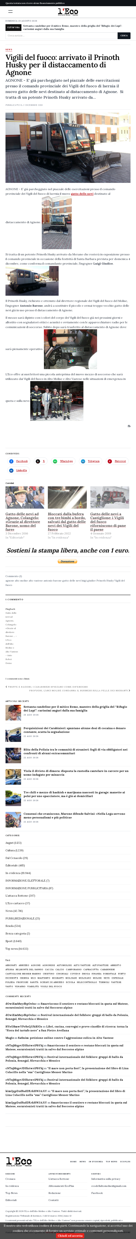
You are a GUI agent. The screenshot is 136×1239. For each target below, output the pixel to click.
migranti (58, 978)
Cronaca (10, 1178)
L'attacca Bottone (16, 895)
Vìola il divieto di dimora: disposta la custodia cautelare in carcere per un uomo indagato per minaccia (76, 772)
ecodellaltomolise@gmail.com (108, 1186)
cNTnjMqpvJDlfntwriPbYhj (24, 1045)
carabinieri (107, 969)
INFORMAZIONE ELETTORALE (25, 880)
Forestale (109, 974)
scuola (70, 982)
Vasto (9, 986)
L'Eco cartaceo (14, 903)
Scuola (9, 926)
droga (86, 974)
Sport (9, 941)
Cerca (124, 35)
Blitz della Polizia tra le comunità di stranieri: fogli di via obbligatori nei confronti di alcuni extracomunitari (76, 751)
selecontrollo (87, 982)
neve (107, 978)
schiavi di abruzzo (52, 982)
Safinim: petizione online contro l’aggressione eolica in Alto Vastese (66, 1038)
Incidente (11, 978)
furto (122, 974)
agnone (9, 580)
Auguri (9, 842)
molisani (71, 978)
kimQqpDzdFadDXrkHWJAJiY (26, 1091)
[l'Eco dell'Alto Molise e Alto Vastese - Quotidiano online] (68, 12)
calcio (59, 969)
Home (73, 1161)
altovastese (100, 965)
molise (97, 978)
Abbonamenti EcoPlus (61, 1186)
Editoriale (11, 865)
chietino (48, 974)
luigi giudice (88, 580)
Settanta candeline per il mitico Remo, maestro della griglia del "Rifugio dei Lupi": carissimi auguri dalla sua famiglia (72, 27)
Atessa (9, 969)
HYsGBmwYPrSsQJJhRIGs (23, 1026)
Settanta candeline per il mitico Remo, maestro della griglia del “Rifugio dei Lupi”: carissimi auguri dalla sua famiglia (75, 708)
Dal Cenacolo (13, 858)
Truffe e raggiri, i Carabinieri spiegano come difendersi (47, 686)
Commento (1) (13, 576)
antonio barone (53, 580)
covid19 (75, 974)
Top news (11, 948)
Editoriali (10, 1200)
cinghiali (62, 974)
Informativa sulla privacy (105, 1178)
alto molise (21, 580)
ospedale (118, 978)
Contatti (53, 1200)
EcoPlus (125, 1161)
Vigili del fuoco (51, 986)
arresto (115, 965)
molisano (85, 978)
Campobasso (74, 969)
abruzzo (24, 965)
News (8, 50)
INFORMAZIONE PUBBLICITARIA (26, 888)
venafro (20, 986)
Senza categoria (15, 933)
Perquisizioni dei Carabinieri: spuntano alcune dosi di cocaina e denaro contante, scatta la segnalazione (75, 730)
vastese (116, 982)
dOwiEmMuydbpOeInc (21, 1003)
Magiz (9, 1038)
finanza (96, 974)
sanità (34, 982)
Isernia (24, 978)
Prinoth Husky (105, 580)
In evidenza (12, 873)
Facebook (97, 1193)
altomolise (64, 965)
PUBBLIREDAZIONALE (20, 918)
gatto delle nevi (82, 193)
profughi (22, 982)
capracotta (91, 969)
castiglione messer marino (23, 974)
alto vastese (36, 580)
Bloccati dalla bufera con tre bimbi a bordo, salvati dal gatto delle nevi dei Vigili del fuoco (67, 522)
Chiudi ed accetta (70, 1235)
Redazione (55, 1193)
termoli (104, 982)
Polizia (10, 982)
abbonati (11, 965)
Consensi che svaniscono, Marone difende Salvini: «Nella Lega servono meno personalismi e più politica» (74, 815)
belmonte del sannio (29, 969)
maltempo (44, 978)
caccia (49, 969)
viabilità (33, 986)
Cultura (10, 850)
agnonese (48, 965)
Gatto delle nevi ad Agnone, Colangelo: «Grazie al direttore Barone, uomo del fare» (22, 522)
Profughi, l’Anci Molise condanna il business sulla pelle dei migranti (79, 690)
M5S (33, 978)
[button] (10, 11)
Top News (111, 1161)
